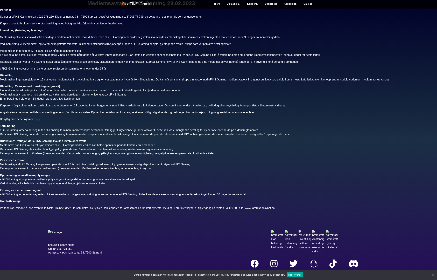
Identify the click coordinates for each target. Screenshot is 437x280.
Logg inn (252, 3)
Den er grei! (294, 274)
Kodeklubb (290, 3)
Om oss (308, 3)
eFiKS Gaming (140, 4)
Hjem (217, 3)
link (38, 119)
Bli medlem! (233, 3)
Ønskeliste (271, 3)
